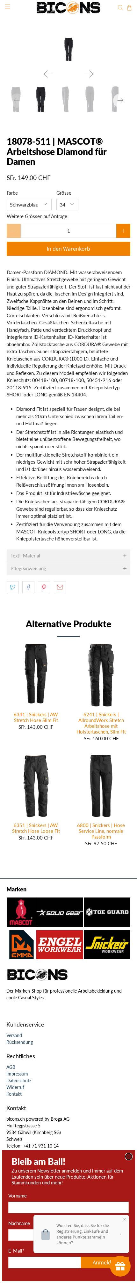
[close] (129, 1156)
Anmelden (105, 1262)
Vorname (17, 1195)
